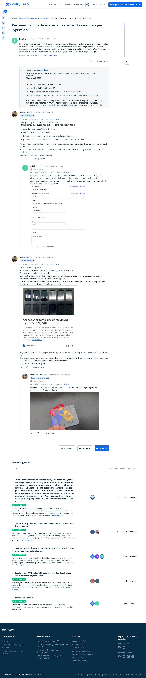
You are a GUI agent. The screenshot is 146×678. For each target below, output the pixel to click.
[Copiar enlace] (85, 61)
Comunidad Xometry (26, 18)
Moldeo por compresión (82, 654)
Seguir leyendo (58, 515)
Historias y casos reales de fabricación (13, 652)
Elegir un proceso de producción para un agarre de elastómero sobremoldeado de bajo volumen (44, 549)
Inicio (15, 18)
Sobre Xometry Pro (83, 674)
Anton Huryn (43, 70)
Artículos (5, 641)
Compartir (86, 448)
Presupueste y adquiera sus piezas (125, 4)
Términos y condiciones (104, 674)
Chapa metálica (78, 648)
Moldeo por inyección (81, 651)
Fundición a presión (80, 661)
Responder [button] (40, 159)
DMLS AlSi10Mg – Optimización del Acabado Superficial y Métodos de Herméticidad (44, 525)
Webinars (6, 648)
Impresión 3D (77, 644)
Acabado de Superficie (25, 597)
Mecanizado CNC (79, 641)
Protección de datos (124, 674)
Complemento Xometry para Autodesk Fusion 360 (49, 657)
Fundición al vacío (79, 657)
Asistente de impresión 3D (48, 641)
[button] (67, 448)
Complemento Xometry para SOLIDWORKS (49, 651)
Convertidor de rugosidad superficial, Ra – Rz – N (53, 645)
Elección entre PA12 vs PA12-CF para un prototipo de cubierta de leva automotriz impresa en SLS (43, 574)
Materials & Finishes (41, 18)
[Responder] (127, 62)
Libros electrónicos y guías (13, 644)
